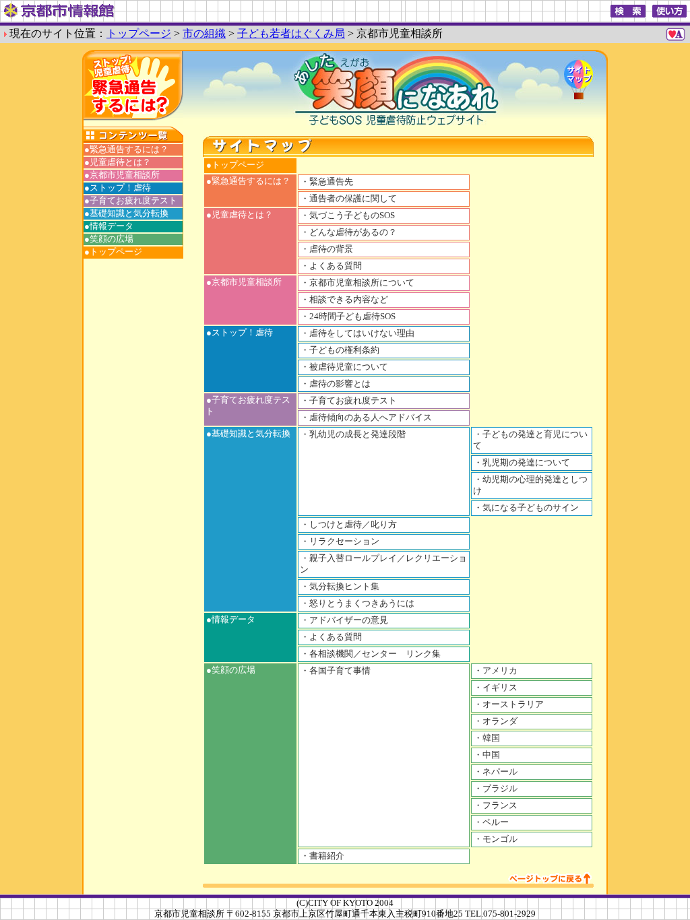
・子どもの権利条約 (340, 350)
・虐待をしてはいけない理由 (357, 333)
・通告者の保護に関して (349, 198)
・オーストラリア (509, 704)
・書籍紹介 (322, 856)
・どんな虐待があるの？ (349, 232)
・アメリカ (496, 671)
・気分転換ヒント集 (340, 586)
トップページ (138, 33)
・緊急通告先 (327, 182)
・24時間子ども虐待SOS (348, 316)
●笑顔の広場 (108, 239)
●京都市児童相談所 (122, 175)
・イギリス (496, 687)
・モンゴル (496, 839)
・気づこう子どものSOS (348, 215)
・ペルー (491, 822)
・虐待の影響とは (336, 384)
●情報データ (108, 226)
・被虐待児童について (344, 367)
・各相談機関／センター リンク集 (371, 654)
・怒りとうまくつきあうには (357, 603)
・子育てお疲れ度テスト (349, 400)
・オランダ (496, 721)
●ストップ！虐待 (117, 188)
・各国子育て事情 (336, 671)
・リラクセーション (340, 541)
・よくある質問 (331, 266)
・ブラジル (496, 788)
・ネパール (496, 772)
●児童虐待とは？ (117, 162)
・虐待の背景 (327, 249)
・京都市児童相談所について (357, 283)
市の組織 (204, 33)
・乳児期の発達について (522, 462)
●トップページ (113, 252)
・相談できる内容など (344, 299)
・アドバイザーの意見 (344, 620)
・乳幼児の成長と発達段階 (353, 434)
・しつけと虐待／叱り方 (349, 524)
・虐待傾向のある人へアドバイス (366, 417)
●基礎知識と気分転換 (126, 213)
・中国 (487, 755)
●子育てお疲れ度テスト (130, 200)
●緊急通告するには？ (126, 149)
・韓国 (487, 738)
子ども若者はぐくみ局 (291, 33)
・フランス (496, 805)
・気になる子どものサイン (526, 508)
